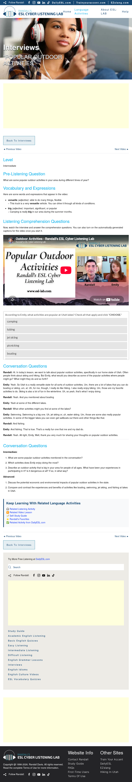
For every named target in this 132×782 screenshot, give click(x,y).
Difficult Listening (20, 655)
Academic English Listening (27, 635)
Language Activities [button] (82, 11)
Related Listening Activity (22, 508)
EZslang (105, 767)
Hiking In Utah (109, 771)
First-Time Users (78, 771)
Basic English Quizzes (23, 640)
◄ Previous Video (12, 149)
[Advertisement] (66, 105)
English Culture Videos (23, 674)
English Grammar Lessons (25, 660)
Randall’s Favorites (19, 519)
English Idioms (18, 669)
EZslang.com (120, 2)
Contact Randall (78, 759)
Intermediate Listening (23, 650)
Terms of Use (30, 767)
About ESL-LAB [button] (109, 11)
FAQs (71, 767)
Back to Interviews (19, 140)
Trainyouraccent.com (91, 2)
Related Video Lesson (21, 512)
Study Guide (16, 631)
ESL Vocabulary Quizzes (24, 679)
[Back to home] (33, 11)
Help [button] (125, 11)
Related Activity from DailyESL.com (27, 522)
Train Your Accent (111, 759)
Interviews (15, 664)
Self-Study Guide (18, 515)
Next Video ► (122, 149)
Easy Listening (18, 645)
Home (67, 11)
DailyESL (106, 763)
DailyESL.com (61, 2)
